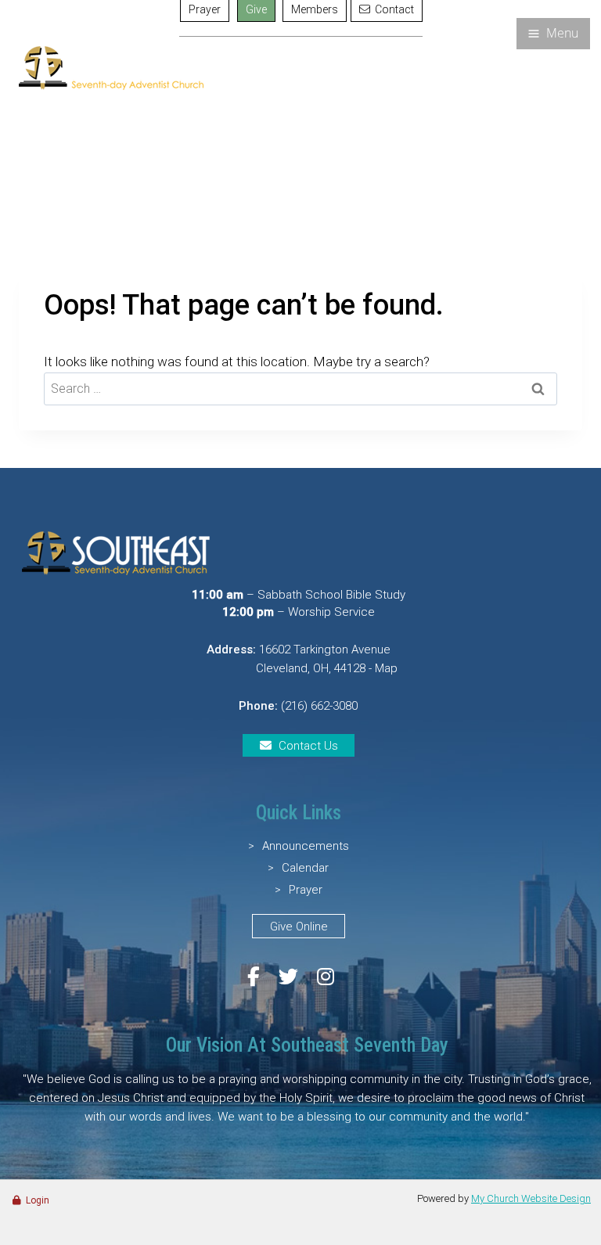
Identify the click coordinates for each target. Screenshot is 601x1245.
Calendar (305, 868)
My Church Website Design (531, 1198)
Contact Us (308, 746)
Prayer (305, 890)
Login (37, 1200)
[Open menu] (553, 33)
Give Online (299, 926)
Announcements (305, 846)
